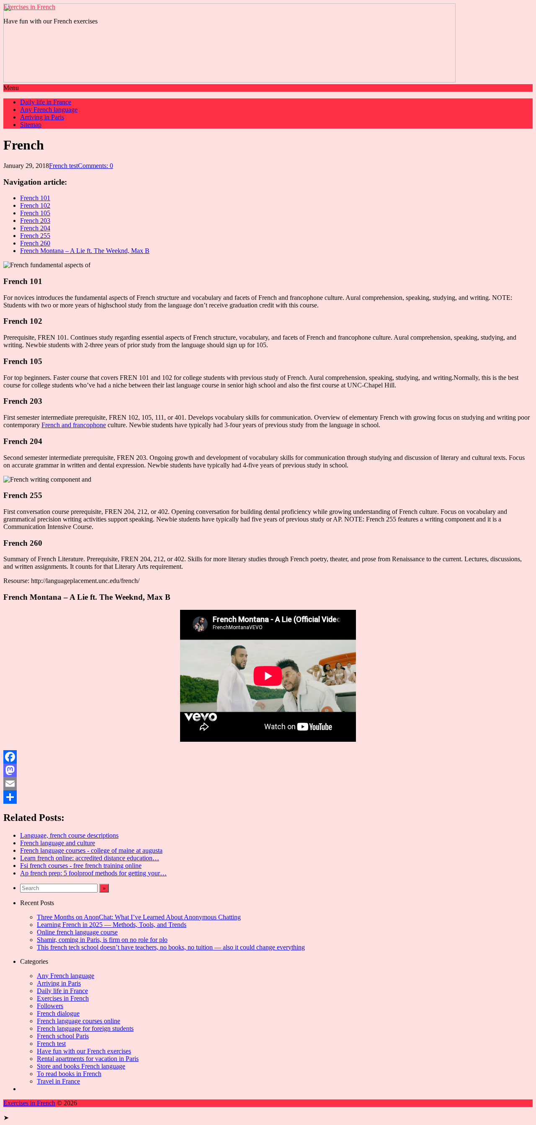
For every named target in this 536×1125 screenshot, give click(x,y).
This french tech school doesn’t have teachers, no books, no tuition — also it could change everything (171, 947)
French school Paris (63, 1036)
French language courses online (78, 1020)
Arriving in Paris (42, 117)
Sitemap (30, 124)
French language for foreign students (85, 1028)
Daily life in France (45, 102)
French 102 (35, 205)
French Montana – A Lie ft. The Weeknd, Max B (84, 250)
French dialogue (58, 1013)
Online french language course (77, 932)
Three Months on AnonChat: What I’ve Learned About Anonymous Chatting (139, 917)
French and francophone (73, 424)
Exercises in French (29, 6)
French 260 (35, 243)
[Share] (268, 797)
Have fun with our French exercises (84, 1051)
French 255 (35, 235)
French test (63, 165)
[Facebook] (268, 757)
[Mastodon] (268, 770)
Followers (50, 1005)
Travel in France (58, 1081)
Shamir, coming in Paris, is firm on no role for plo (102, 939)
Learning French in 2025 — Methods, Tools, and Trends (111, 924)
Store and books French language (81, 1066)
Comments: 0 (95, 165)
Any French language (48, 109)
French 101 (35, 197)
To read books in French (69, 1073)
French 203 (35, 220)
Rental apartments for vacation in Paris (88, 1058)
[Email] (268, 783)
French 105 (35, 213)
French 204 (35, 228)
